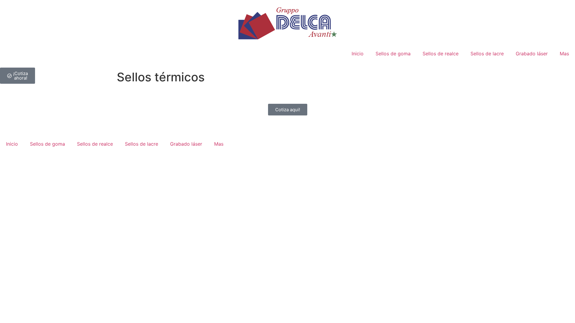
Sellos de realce (441, 54)
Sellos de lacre (487, 54)
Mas (564, 54)
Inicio (358, 54)
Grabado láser (532, 54)
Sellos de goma (393, 54)
